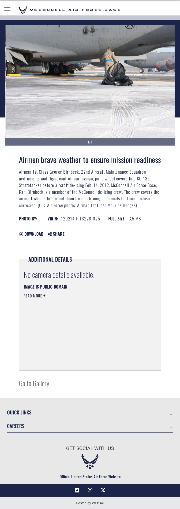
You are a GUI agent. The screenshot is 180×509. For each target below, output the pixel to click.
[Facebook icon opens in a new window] (76, 490)
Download (33, 234)
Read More (33, 296)
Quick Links (19, 412)
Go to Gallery (34, 383)
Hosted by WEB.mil (90, 503)
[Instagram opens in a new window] (90, 490)
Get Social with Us (90, 448)
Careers (15, 425)
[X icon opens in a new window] (103, 490)
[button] (7, 10)
